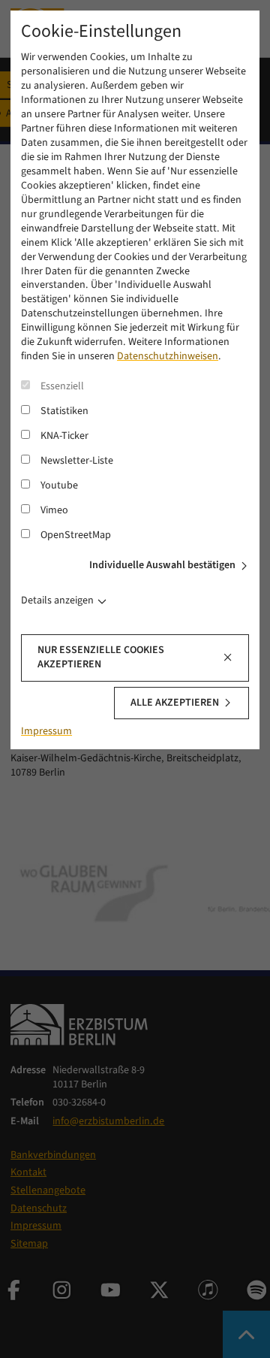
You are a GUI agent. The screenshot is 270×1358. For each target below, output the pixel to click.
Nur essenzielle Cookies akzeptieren (101, 657)
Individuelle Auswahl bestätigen (162, 565)
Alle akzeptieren (174, 702)
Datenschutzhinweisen (167, 356)
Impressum (46, 731)
